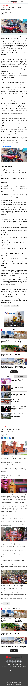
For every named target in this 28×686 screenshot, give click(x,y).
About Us (5, 675)
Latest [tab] (8, 376)
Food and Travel (4, 5)
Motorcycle (7, 306)
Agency (7, 434)
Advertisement (14, 678)
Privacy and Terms (13, 675)
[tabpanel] (14, 398)
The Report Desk (9, 12)
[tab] (7, 376)
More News (14, 372)
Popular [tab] (21, 376)
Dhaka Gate (6, 603)
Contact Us (22, 675)
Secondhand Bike (15, 306)
